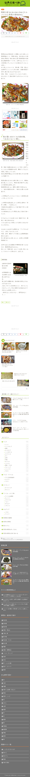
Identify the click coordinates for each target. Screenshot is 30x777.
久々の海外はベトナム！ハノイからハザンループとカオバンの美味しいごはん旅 (15, 595)
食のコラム (15, 525)
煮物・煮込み (6, 630)
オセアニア (15, 509)
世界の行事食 (15, 521)
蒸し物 (5, 643)
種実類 (5, 729)
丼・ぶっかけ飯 (7, 663)
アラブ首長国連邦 (16, 477)
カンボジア (16, 450)
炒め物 (8, 302)
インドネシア (16, 446)
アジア (15, 441)
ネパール (16, 461)
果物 (4, 732)
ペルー (16, 501)
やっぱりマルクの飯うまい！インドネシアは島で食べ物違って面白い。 (15, 605)
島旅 (4, 759)
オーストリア (16, 487)
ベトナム (16, 463)
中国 (16, 459)
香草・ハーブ (6, 696)
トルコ (16, 481)
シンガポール (16, 452)
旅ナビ (5, 752)
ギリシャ (16, 489)
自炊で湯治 (6, 762)
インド (16, 444)
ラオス (16, 471)
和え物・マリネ (7, 640)
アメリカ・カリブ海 (15, 493)
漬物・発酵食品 (7, 650)
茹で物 (5, 636)
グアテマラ (16, 500)
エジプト (16, 479)
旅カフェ (5, 756)
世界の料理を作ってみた (15, 529)
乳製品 (5, 726)
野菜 (4, 693)
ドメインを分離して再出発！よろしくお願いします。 (15, 609)
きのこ (5, 703)
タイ (16, 455)
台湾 (2, 9)
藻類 (4, 709)
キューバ (16, 498)
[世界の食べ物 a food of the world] (15, 5)
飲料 (4, 669)
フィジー (16, 514)
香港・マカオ (16, 465)
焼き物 (5, 620)
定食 (4, 656)
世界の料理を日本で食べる (15, 533)
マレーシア (16, 467)
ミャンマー (16, 469)
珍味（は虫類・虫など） (9, 689)
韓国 (16, 448)
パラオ (16, 512)
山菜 (4, 706)
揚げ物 (5, 626)
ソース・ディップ (8, 653)
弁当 (4, 659)
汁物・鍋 (5, 633)
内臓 (4, 686)
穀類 (4, 719)
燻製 (4, 646)
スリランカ (16, 454)
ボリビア (16, 503)
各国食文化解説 (15, 517)
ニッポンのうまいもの (9, 749)
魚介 (3, 302)
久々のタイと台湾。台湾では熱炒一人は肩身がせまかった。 (15, 600)
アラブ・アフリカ (15, 474)
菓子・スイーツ (7, 666)
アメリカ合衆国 (16, 496)
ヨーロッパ (15, 485)
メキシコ (16, 505)
